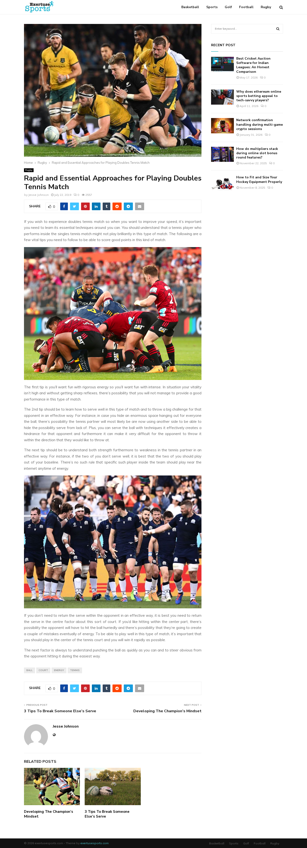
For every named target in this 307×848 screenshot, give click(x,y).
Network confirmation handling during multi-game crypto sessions (259, 124)
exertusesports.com (94, 843)
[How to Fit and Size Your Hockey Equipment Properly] (222, 182)
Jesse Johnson (38, 195)
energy (59, 670)
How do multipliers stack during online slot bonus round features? (257, 153)
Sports (212, 7)
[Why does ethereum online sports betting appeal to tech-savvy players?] (222, 97)
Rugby (266, 7)
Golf (228, 7)
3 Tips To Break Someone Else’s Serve (60, 711)
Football (246, 7)
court (43, 670)
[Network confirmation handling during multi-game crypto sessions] (222, 125)
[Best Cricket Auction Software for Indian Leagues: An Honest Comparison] (222, 64)
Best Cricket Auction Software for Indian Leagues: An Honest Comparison (253, 65)
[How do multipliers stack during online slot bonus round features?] (222, 154)
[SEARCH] (278, 29)
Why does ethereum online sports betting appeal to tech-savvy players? (258, 95)
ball (29, 670)
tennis (75, 670)
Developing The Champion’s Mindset (167, 711)
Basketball (190, 7)
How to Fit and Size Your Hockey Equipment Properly (259, 179)
